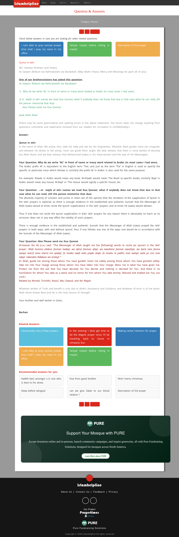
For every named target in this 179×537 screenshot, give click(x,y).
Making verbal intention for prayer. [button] (137, 330)
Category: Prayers (89, 21)
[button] (96, 2)
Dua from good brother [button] (83, 378)
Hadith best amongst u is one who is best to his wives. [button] (41, 380)
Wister (90, 516)
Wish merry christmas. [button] (130, 378)
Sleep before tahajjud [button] (33, 390)
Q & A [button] (62, 2)
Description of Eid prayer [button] (132, 45)
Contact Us (83, 492)
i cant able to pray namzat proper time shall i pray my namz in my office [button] (41, 49)
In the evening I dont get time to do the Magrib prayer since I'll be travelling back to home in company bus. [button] (90, 336)
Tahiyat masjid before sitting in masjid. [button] (90, 47)
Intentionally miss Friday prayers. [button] (40, 330)
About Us (66, 492)
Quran (53, 2)
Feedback (99, 492)
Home (44, 2)
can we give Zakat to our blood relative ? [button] (90, 392)
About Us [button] (74, 2)
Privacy (113, 492)
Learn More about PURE (95, 456)
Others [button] (87, 2)
